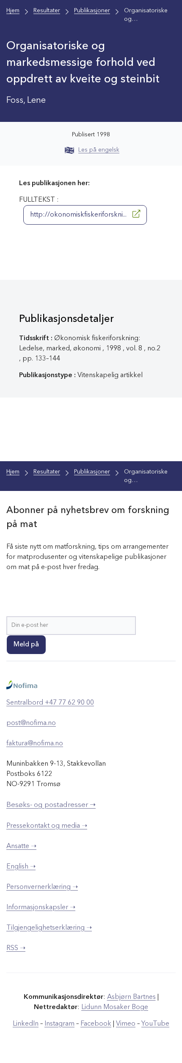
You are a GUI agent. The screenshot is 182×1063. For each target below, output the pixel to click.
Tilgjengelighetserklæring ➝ (49, 928)
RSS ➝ (15, 948)
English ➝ (21, 866)
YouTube (155, 1024)
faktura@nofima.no (34, 743)
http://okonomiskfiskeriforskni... (79, 214)
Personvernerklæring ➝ (42, 887)
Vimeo (125, 1024)
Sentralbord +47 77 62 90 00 (50, 702)
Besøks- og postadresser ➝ (51, 805)
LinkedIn (26, 1024)
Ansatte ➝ (21, 846)
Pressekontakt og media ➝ (46, 826)
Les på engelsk (98, 150)
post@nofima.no (31, 723)
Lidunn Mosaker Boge (114, 1007)
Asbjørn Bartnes (131, 997)
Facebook (95, 1024)
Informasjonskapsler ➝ (40, 907)
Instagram (59, 1024)
